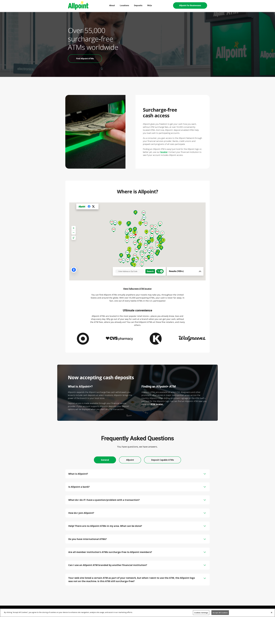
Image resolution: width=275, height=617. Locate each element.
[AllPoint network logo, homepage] (78, 5)
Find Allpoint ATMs (85, 58)
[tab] (105, 459)
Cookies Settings (201, 613)
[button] (137, 473)
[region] (137, 613)
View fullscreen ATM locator (137, 288)
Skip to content (4, 2)
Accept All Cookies (220, 613)
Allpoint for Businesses (190, 5)
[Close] (271, 612)
